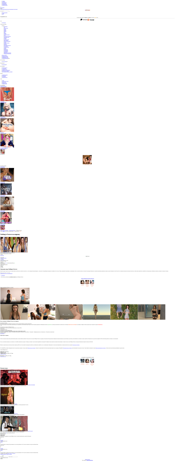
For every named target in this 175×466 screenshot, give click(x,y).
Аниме (5, 42)
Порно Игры (4, 75)
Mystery (5, 48)
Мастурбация (6, 40)
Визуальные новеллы (7, 45)
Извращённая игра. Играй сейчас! (92, 285)
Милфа (5, 30)
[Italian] (87, 10)
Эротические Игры (5, 58)
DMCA (8, 454)
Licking (5, 43)
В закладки (2, 255)
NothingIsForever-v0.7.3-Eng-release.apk (6, 273)
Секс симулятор (6, 39)
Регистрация (2, 7)
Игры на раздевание (7, 41)
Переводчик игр (4, 67)
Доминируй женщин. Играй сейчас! (92, 364)
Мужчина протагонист (7, 53)
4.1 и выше (2, 259)
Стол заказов (4, 68)
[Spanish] (89, 10)
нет (6, 386)
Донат (3, 13)
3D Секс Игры (4, 2)
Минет (5, 29)
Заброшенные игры (5, 57)
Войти (1, 458)
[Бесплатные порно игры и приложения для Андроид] (9, 9)
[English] (85, 10)
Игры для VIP (4, 55)
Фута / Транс (6, 28)
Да (6, 405)
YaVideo (10, 454)
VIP (2, 14)
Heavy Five (16, 413)
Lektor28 (1, 440)
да (6, 415)
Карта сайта (4, 82)
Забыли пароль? (87, 459)
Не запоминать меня (4, 457)
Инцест (5, 31)
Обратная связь (4, 4)
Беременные (6, 49)
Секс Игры (4, 76)
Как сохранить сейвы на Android (7, 71)
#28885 (1, 450)
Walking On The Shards (31, 384)
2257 (6, 454)
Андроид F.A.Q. (4, 69)
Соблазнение (6, 51)
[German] (86, 10)
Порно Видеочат (4, 5)
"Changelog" (3, 275)
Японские (5, 44)
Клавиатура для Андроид (6, 70)
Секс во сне (6, 46)
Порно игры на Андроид (4, 230)
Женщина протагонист (7, 52)
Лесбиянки (5, 26)
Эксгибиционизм (6, 34)
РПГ (4, 32)
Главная (3, 1)
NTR (5, 35)
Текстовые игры (6, 37)
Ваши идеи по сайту (5, 81)
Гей (4, 27)
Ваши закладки (4, 12)
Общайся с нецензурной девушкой (87, 285)
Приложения (4, 3)
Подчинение (6, 50)
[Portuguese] (88, 10)
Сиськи (5, 38)
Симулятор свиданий (7, 36)
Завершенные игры (5, 56)
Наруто (5, 33)
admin (4, 231)
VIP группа (4, 22)
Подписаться (2, 333)
